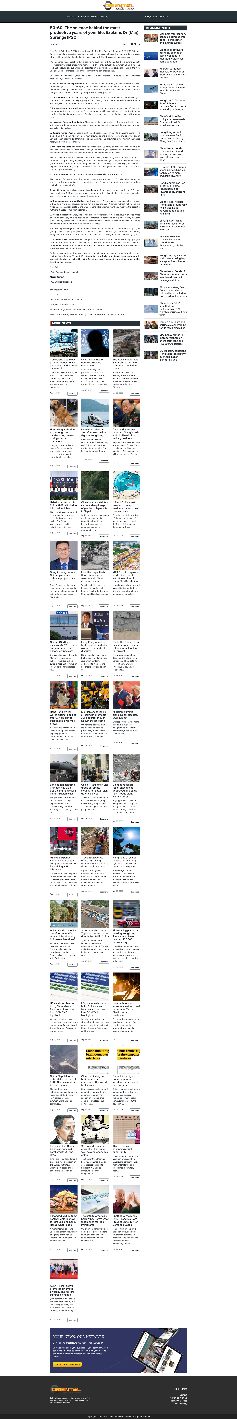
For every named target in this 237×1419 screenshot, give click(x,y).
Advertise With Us (178, 1398)
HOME (70, 16)
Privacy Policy (180, 1403)
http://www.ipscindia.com (62, 304)
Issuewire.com (85, 51)
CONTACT (105, 16)
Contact (183, 1395)
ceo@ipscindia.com (59, 289)
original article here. (115, 314)
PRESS (94, 16)
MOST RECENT (82, 16)
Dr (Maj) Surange (58, 174)
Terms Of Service (179, 1401)
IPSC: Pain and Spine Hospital (64, 272)
